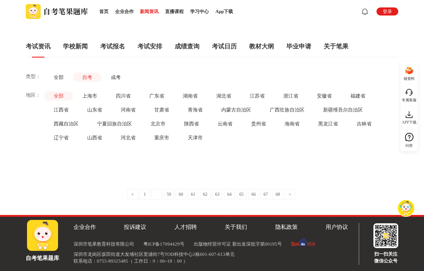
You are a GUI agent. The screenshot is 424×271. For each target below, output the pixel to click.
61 (193, 194)
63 (217, 194)
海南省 (292, 123)
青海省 (195, 109)
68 (278, 194)
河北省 (128, 137)
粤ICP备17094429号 (163, 244)
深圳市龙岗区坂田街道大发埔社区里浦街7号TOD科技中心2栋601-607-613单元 (154, 254)
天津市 (195, 137)
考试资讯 (38, 46)
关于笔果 (336, 46)
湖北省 (223, 95)
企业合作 (124, 11)
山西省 (94, 137)
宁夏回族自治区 (114, 123)
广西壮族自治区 (287, 109)
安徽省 (324, 95)
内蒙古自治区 (236, 109)
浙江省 (290, 95)
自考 (87, 77)
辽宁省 (61, 137)
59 (169, 194)
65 (241, 194)
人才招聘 (185, 227)
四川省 (123, 95)
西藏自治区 (66, 123)
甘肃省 (161, 109)
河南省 (128, 109)
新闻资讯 (149, 11)
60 (181, 194)
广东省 (156, 95)
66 (253, 194)
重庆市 (161, 137)
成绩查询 (187, 46)
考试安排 (150, 46)
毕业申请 (298, 46)
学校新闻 (75, 46)
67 (266, 194)
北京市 (158, 123)
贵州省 (258, 123)
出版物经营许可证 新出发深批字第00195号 (238, 244)
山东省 (94, 109)
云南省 (225, 123)
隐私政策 (286, 227)
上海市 (89, 95)
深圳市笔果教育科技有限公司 (104, 244)
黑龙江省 (328, 123)
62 (205, 194)
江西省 (61, 109)
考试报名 (112, 46)
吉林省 (364, 123)
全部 (59, 77)
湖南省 (190, 95)
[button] (363, 12)
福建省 (357, 95)
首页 (104, 11)
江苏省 (257, 95)
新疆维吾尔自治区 (343, 109)
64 (229, 194)
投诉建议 (135, 227)
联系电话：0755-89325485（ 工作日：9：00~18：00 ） (131, 261)
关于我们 (236, 227)
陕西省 (191, 123)
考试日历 (224, 46)
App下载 (224, 11)
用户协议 (337, 227)
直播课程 (174, 11)
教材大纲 (261, 46)
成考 (116, 77)
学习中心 (199, 11)
